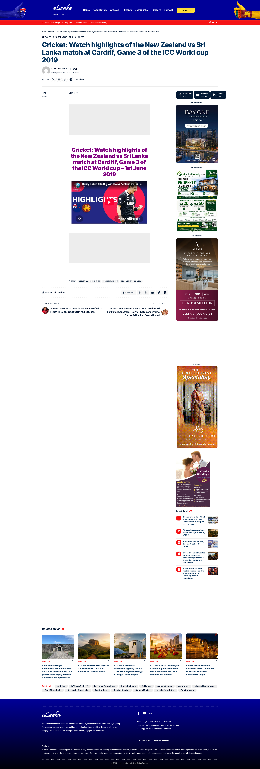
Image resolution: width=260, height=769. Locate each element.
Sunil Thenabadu (53, 690)
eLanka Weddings (52, 22)
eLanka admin (60, 68)
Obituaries (183, 686)
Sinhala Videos (164, 686)
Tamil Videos (101, 690)
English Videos (76, 37)
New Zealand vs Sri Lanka (131, 281)
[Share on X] (53, 79)
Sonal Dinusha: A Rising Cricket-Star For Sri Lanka (193, 543)
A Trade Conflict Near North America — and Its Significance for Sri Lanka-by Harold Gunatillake (193, 573)
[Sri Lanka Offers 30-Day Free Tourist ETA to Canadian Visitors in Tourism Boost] (94, 646)
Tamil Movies (187, 690)
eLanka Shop (81, 22)
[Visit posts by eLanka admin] (46, 70)
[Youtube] (202, 95)
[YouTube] (213, 22)
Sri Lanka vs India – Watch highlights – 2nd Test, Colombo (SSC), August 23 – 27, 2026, (194, 520)
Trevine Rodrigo (121, 690)
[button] (205, 10)
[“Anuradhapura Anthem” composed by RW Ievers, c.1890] (213, 533)
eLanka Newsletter (166, 690)
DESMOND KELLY (79, 686)
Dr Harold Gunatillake (104, 686)
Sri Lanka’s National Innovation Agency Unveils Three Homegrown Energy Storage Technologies (128, 670)
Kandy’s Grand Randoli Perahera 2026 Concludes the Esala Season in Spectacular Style (200, 670)
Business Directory (99, 22)
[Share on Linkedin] (146, 292)
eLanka (62, 8)
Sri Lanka (146, 686)
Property (68, 22)
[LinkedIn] (216, 22)
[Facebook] (210, 22)
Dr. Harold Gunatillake (78, 690)
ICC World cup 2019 (110, 281)
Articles (77, 32)
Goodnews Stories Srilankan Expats (60, 32)
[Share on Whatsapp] (140, 292)
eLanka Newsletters (204, 686)
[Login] (199, 10)
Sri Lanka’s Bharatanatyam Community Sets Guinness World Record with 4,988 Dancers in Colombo (164, 670)
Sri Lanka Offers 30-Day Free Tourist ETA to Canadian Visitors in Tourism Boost (93, 668)
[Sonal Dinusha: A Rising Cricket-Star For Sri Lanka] (213, 544)
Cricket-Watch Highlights (89, 281)
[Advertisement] (109, 119)
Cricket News (60, 37)
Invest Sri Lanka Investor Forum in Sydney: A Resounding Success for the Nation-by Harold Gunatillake (194, 558)
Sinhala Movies (142, 690)
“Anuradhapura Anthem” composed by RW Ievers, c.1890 (194, 532)
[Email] (59, 79)
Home (44, 32)
